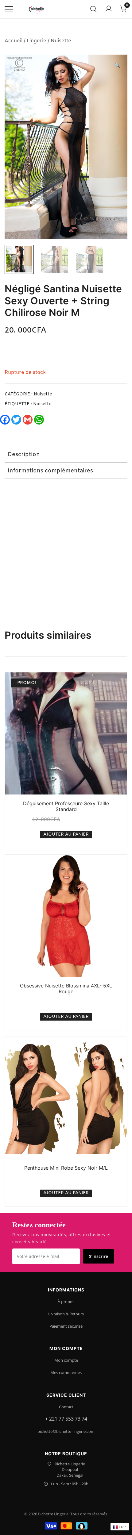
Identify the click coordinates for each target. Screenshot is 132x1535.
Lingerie (36, 41)
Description (24, 454)
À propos (66, 1301)
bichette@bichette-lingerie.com (66, 1431)
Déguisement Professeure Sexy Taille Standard (66, 806)
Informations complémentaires (50, 471)
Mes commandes (66, 1372)
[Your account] (108, 9)
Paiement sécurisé (66, 1326)
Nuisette (61, 41)
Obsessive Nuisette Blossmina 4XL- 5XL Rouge (66, 988)
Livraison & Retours (66, 1314)
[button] (118, 66)
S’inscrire (98, 1256)
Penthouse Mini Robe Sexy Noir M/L (66, 1168)
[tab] (66, 455)
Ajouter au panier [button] (66, 834)
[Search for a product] (93, 9)
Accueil (13, 41)
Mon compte (66, 1360)
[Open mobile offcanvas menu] (9, 9)
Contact (66, 1407)
